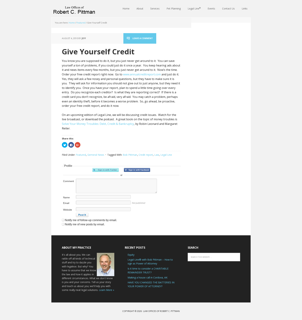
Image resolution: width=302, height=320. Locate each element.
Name (66, 197)
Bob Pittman (130, 154)
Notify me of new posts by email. (85, 224)
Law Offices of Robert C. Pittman (74, 9)
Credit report (146, 154)
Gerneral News (95, 154)
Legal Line (166, 154)
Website (67, 209)
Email (66, 203)
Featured (81, 154)
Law (156, 154)
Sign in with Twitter (105, 170)
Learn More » (106, 290)
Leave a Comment (142, 38)
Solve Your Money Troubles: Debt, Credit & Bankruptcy (98, 124)
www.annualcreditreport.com (142, 74)
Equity (131, 254)
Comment (68, 181)
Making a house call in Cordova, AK (147, 277)
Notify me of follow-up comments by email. (91, 220)
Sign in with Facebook (137, 170)
